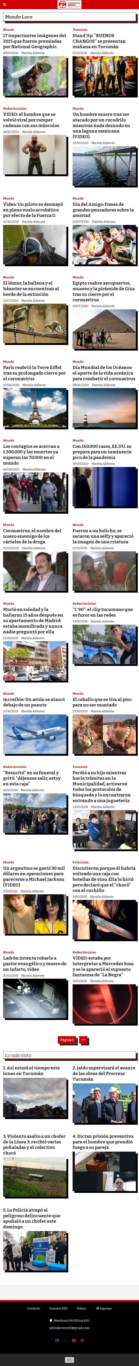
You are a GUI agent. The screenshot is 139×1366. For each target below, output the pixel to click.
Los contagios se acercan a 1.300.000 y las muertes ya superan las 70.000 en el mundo (31, 455)
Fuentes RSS (58, 1308)
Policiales (81, 862)
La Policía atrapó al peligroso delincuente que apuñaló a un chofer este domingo (31, 1218)
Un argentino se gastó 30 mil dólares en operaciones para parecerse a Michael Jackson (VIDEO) (34, 877)
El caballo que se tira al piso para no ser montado (102, 702)
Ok (69, 1360)
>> (83, 1040)
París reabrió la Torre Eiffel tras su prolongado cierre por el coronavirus (34, 373)
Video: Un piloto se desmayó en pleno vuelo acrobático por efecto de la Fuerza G (33, 210)
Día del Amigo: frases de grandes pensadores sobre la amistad (103, 210)
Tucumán (80, 30)
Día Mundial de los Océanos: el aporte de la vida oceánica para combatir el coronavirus (104, 373)
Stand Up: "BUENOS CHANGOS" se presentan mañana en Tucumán (99, 41)
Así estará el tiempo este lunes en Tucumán (31, 1070)
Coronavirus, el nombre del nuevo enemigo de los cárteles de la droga (32, 536)
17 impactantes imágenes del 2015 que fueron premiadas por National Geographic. (34, 41)
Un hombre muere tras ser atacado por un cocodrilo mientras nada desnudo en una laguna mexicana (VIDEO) (101, 125)
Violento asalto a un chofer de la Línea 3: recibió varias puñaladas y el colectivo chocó (34, 1145)
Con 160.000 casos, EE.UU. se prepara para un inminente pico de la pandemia (102, 452)
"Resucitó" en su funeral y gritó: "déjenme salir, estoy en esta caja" (32, 778)
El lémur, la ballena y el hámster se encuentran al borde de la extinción (31, 288)
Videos (81, 1308)
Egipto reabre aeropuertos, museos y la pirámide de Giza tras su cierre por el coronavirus (104, 291)
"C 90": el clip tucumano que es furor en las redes (103, 612)
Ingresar (105, 1308)
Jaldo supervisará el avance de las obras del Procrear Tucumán (104, 1073)
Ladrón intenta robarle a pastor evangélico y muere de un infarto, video (34, 963)
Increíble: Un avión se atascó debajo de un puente (34, 702)
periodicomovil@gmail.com (70, 1328)
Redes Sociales (14, 109)
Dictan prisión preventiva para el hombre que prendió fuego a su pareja (103, 1142)
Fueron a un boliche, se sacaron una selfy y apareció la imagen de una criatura (103, 536)
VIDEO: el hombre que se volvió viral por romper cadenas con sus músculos (31, 120)
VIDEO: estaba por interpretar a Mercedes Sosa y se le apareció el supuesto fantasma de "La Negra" (103, 966)
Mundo (8, 30)
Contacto (33, 1308)
